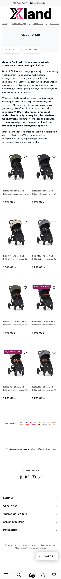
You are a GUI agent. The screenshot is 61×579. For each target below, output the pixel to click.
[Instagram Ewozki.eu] (27, 477)
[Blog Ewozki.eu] (40, 477)
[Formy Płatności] (30, 423)
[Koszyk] (31, 575)
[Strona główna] (31, 14)
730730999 (22, 3)
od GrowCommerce (36, 548)
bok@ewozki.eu (41, 3)
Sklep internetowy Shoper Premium (21, 545)
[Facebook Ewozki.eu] (21, 477)
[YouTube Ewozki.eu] (34, 477)
